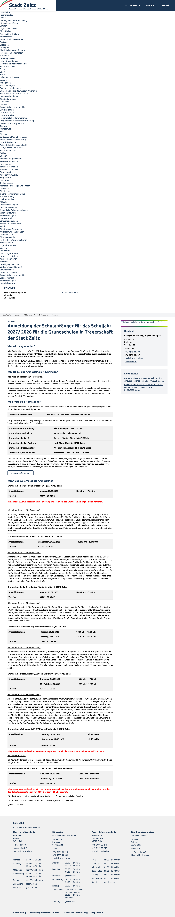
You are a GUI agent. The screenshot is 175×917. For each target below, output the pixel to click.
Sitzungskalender (8, 237)
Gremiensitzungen (8, 212)
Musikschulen (6, 36)
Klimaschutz (5, 128)
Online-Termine (7, 199)
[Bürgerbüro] (68, 845)
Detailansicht (131, 361)
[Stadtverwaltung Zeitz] (87, 295)
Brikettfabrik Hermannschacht (13, 145)
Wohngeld (4, 47)
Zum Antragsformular (19, 473)
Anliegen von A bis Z (9, 174)
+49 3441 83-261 (60, 855)
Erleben (3, 155)
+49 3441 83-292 (99, 848)
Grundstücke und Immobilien (13, 107)
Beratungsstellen (7, 58)
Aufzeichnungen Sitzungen (12, 231)
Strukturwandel (7, 269)
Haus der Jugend (7, 85)
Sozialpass (4, 44)
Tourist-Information (9, 166)
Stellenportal (6, 218)
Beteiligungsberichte (9, 264)
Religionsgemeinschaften (11, 52)
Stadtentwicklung (8, 99)
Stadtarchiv (5, 191)
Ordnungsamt (6, 183)
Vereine (3, 80)
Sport (2, 71)
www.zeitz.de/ (20, 848)
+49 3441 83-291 (99, 844)
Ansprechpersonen (8, 258)
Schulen (3, 25)
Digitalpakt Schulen (9, 28)
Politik (3, 226)
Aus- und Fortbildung (9, 34)
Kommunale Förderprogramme (14, 118)
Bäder (2, 74)
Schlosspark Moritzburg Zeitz (13, 137)
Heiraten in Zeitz (7, 66)
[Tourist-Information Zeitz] (107, 842)
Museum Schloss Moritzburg (13, 139)
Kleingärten (5, 82)
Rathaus (3, 153)
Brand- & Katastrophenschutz (13, 123)
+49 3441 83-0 (19, 844)
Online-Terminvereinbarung (12, 193)
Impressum (97, 912)
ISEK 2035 (4, 101)
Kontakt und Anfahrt (9, 256)
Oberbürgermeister (9, 253)
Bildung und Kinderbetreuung (13, 20)
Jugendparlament (8, 245)
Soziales (3, 42)
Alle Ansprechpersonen (26, 827)
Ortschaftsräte (6, 234)
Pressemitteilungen (9, 204)
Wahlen (3, 248)
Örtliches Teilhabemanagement (14, 63)
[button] (164, 5)
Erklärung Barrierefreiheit (44, 912)
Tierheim (4, 126)
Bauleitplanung (7, 109)
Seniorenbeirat (7, 242)
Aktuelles (4, 202)
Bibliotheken (5, 31)
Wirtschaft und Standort (11, 267)
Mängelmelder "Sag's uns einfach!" (15, 185)
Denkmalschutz (7, 112)
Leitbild (3, 104)
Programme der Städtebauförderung (17, 120)
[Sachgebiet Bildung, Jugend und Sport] (144, 348)
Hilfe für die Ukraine (9, 61)
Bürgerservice (6, 172)
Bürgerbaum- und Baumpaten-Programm (18, 90)
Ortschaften (5, 12)
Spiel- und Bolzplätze (9, 77)
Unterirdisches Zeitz (9, 142)
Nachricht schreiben (134, 358)
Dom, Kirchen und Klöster (11, 147)
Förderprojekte (7, 115)
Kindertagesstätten (9, 23)
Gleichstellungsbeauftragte (12, 50)
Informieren (5, 164)
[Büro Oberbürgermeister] (146, 843)
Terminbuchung (7, 196)
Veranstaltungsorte (9, 161)
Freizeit (3, 69)
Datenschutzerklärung (75, 912)
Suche (150, 5)
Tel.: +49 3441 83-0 (69, 292)
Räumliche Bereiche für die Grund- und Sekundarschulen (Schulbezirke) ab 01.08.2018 (143, 387)
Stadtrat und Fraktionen (11, 229)
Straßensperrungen (9, 221)
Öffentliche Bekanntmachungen (14, 210)
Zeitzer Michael (7, 277)
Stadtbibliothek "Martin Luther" (14, 93)
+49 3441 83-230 (138, 851)
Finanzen (4, 261)
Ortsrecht (4, 188)
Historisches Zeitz (8, 150)
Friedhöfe (4, 55)
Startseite (7, 315)
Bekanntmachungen (9, 207)
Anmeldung (19, 912)
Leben (3, 17)
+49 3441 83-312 (60, 851)
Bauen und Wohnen (9, 96)
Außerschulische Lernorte (11, 39)
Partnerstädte (6, 15)
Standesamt (5, 180)
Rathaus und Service (9, 169)
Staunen (3, 134)
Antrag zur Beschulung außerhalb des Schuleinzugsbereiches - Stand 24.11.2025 (144, 379)
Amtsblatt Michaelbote (10, 223)
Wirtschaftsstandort (9, 272)
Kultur (3, 131)
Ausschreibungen (8, 215)
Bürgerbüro (5, 177)
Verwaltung (5, 250)
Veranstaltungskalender (11, 158)
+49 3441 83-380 (132, 351)
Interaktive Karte (7, 283)
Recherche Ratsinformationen (13, 240)
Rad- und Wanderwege (10, 88)
